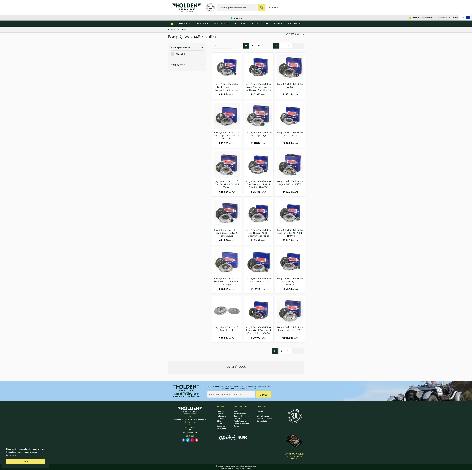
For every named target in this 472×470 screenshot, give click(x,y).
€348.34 (290, 337)
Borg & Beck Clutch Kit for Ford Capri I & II (258, 134)
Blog (258, 414)
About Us (260, 411)
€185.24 (227, 191)
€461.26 (290, 191)
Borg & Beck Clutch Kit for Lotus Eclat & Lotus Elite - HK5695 (227, 281)
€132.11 (258, 288)
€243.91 (258, 240)
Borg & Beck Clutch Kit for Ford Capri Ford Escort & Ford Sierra (227, 135)
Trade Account (240, 421)
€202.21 (290, 142)
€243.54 (227, 94)
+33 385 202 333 (190, 427)
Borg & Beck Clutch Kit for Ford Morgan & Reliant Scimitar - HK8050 (258, 184)
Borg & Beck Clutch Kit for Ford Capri (290, 85)
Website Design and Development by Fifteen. (236, 468)
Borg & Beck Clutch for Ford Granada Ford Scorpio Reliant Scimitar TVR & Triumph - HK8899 (226, 88)
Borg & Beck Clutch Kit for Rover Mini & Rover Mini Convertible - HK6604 (258, 330)
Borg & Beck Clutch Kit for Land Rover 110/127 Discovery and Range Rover (258, 234)
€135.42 (290, 94)
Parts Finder (294, 23)
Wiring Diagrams (263, 416)
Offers (219, 423)
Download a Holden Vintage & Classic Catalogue (294, 456)
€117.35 (227, 142)
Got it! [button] (25, 462)
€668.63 (227, 337)
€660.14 (290, 288)
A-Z (216, 46)
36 (253, 46)
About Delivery (240, 414)
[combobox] (465, 17)
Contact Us (238, 411)
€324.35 (227, 288)
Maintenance (221, 23)
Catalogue (221, 426)
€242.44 (258, 94)
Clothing (240, 23)
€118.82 (258, 142)
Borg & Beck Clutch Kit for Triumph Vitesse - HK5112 (290, 329)
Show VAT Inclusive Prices (424, 17)
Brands (278, 23)
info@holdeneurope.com (190, 432)
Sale (266, 23)
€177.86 (258, 191)
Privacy (237, 426)
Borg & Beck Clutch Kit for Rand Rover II (227, 329)
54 (259, 46)
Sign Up (263, 394)
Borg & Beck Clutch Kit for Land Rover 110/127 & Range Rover (227, 232)
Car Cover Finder (223, 431)
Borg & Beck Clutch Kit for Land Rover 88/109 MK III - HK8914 (290, 232)
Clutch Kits (181, 54)
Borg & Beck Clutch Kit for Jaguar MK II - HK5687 (290, 183)
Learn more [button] (11, 455)
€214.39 (290, 240)
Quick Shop (238, 418)
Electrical (185, 23)
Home (170, 29)
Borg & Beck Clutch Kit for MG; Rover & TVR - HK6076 (290, 281)
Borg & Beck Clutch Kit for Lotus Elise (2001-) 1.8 (258, 280)
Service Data (262, 421)
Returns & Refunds (241, 416)
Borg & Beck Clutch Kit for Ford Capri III (290, 134)
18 (246, 46)
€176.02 (258, 337)
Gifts (255, 23)
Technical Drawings (264, 418)
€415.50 (227, 240)
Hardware (202, 23)
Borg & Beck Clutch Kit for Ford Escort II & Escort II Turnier (227, 184)
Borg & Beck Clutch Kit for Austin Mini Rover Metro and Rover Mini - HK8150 (258, 87)
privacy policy (230, 388)
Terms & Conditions (242, 423)
